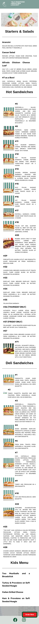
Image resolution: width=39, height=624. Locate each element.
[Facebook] (15, 620)
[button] (36, 3)
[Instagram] (24, 620)
